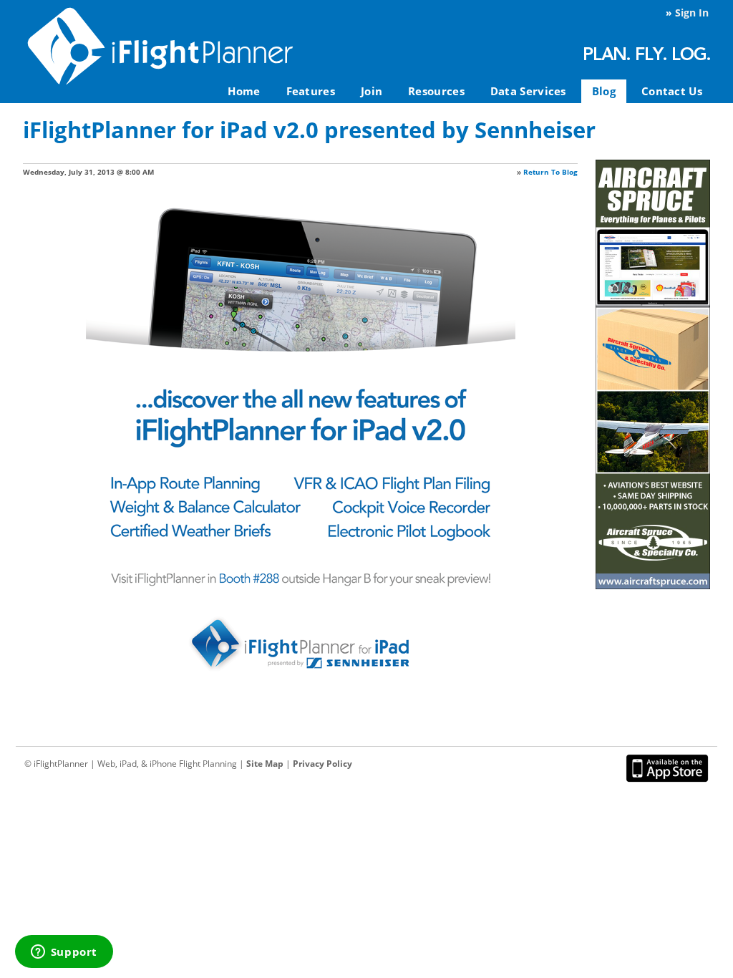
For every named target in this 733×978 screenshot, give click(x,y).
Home (244, 91)
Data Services (528, 91)
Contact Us (671, 91)
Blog (604, 91)
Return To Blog (550, 172)
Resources (436, 91)
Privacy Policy (322, 763)
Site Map (264, 763)
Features (310, 91)
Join (371, 91)
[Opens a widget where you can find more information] (63, 953)
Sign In (692, 12)
